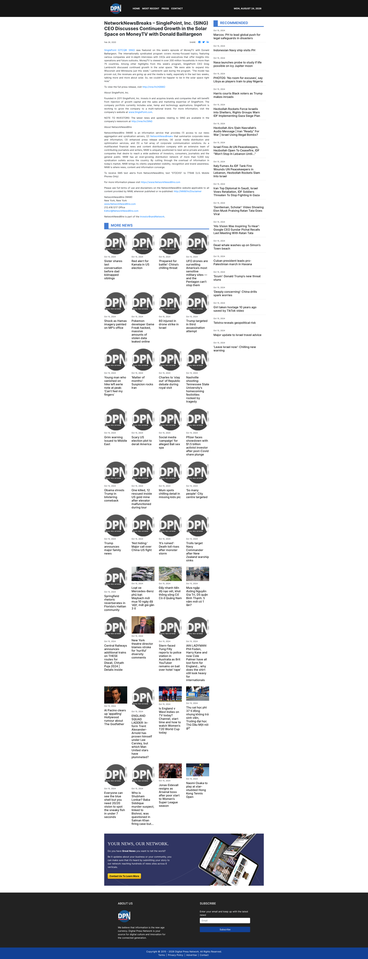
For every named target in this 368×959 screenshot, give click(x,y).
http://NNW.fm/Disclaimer (188, 191)
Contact (204, 955)
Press (165, 8)
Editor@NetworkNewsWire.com (121, 210)
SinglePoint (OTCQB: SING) (119, 50)
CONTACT (177, 8)
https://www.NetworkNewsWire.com (160, 182)
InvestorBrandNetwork (152, 216)
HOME (136, 8)
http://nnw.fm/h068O (153, 86)
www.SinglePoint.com (140, 112)
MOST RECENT (150, 8)
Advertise (191, 955)
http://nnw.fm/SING (142, 121)
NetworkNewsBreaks (161, 136)
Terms (161, 955)
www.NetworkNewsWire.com (120, 203)
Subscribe (225, 929)
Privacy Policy (175, 955)
